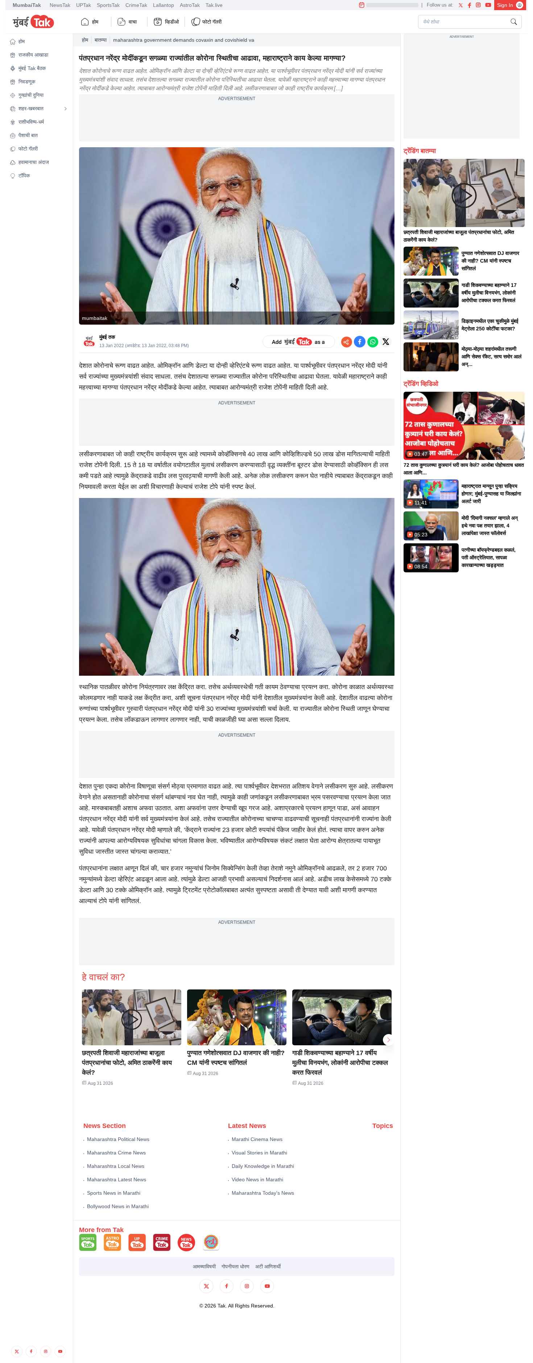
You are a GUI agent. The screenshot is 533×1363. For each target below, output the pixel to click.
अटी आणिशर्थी (268, 1266)
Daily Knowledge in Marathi (263, 1166)
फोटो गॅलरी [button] (212, 22)
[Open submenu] (65, 109)
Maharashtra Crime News (116, 1153)
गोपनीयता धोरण (235, 1266)
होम (95, 22)
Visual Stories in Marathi (259, 1153)
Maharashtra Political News (118, 1139)
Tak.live (214, 5)
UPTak (83, 5)
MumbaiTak (27, 5)
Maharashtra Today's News (263, 1193)
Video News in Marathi (257, 1179)
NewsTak (60, 5)
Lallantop (163, 5)
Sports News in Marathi (113, 1193)
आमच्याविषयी (204, 1266)
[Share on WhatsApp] (373, 341)
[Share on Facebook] (359, 341)
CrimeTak (136, 5)
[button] (38, 41)
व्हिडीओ (172, 22)
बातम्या (101, 40)
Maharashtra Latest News (116, 1179)
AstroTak (190, 5)
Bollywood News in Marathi (118, 1206)
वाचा (133, 22)
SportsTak (108, 5)
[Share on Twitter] (386, 341)
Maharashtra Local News (115, 1166)
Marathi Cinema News (257, 1139)
